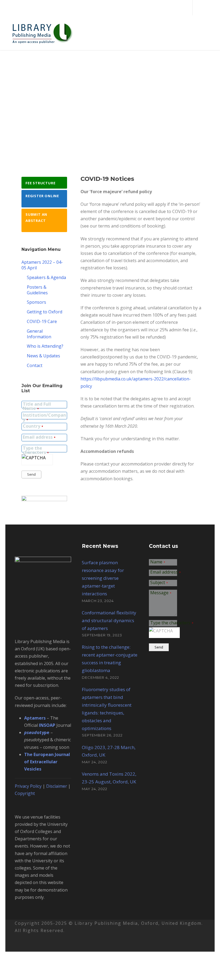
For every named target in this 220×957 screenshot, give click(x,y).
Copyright (25, 793)
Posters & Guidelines (37, 290)
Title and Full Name (37, 406)
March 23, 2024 (98, 601)
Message (160, 593)
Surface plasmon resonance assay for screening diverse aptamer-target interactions (103, 578)
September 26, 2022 (102, 735)
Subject (159, 582)
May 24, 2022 (94, 762)
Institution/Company (44, 417)
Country (33, 426)
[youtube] (209, 7)
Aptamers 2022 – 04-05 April (42, 265)
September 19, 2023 (102, 635)
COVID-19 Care (42, 321)
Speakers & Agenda (46, 277)
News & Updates (43, 356)
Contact (34, 365)
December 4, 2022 (100, 677)
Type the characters (36, 450)
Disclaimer (56, 786)
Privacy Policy (28, 786)
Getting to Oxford (44, 312)
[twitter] (199, 7)
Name (157, 562)
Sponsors (36, 302)
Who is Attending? (45, 346)
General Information (39, 334)
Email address (39, 437)
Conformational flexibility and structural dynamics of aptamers (109, 620)
